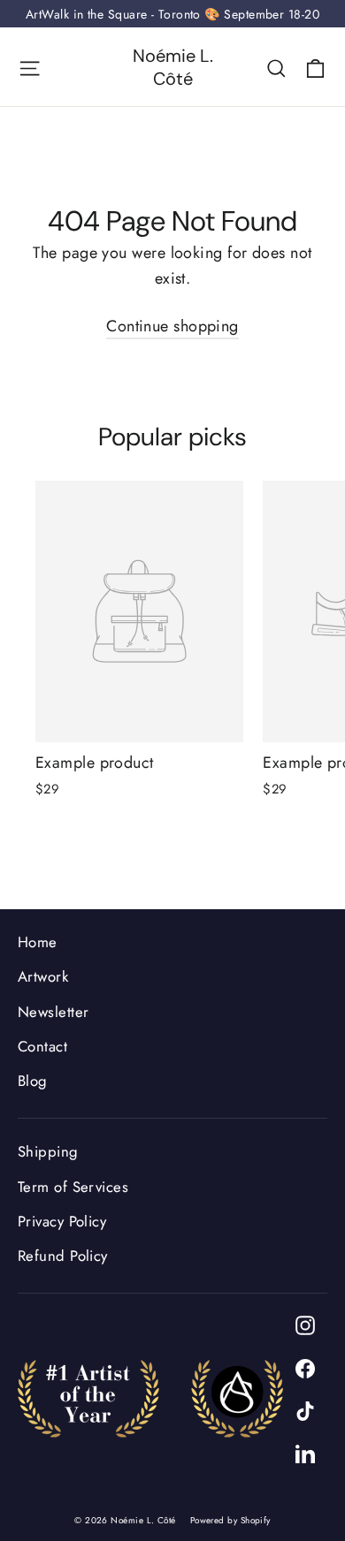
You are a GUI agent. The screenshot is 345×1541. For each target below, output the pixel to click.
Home (38, 942)
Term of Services (73, 1186)
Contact (42, 1046)
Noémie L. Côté (173, 67)
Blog (33, 1080)
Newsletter (53, 1011)
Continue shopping (172, 326)
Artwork (43, 976)
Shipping (48, 1151)
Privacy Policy (62, 1221)
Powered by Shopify (230, 1520)
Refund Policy (63, 1255)
